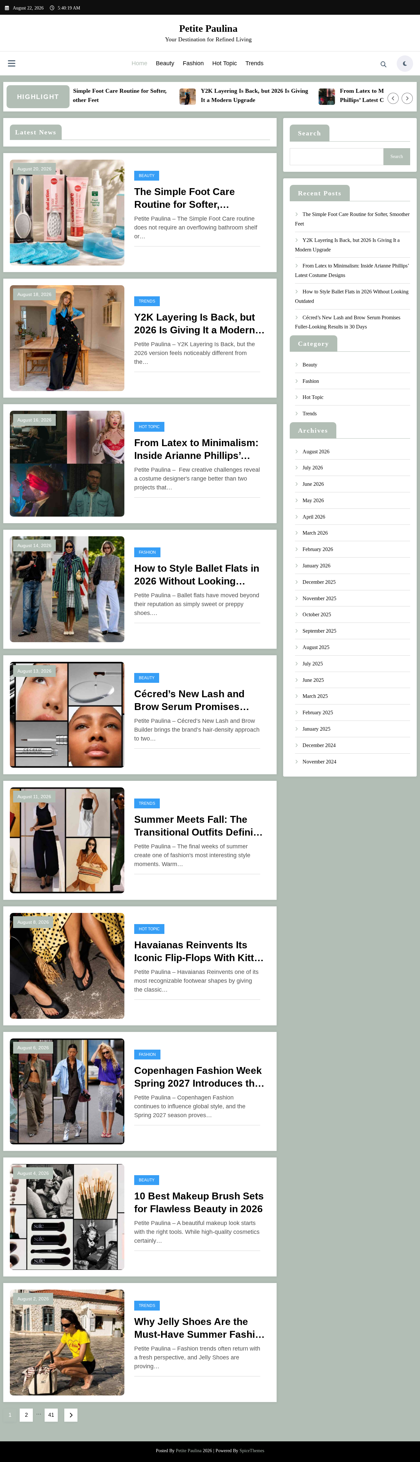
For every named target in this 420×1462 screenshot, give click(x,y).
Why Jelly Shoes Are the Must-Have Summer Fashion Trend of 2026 (200, 1328)
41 (51, 1415)
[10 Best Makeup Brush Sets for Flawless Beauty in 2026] (67, 1216)
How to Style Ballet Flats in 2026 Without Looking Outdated (196, 575)
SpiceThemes (252, 1450)
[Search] (383, 64)
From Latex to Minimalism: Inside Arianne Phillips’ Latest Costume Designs (196, 449)
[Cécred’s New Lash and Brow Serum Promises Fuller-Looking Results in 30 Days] (67, 714)
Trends (254, 63)
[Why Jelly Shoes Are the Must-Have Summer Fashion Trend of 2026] (67, 1342)
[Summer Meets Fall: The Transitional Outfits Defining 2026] (67, 839)
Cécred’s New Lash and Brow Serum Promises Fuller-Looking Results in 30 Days (199, 700)
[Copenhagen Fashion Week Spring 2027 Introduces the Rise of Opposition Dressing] (67, 1091)
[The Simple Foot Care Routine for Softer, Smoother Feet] (67, 212)
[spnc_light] (405, 63)
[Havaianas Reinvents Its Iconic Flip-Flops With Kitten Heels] (67, 965)
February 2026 (318, 549)
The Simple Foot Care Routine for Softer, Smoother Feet (95, 96)
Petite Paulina (208, 28)
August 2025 (316, 647)
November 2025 (319, 598)
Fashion (193, 63)
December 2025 (319, 582)
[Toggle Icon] (11, 64)
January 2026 (316, 565)
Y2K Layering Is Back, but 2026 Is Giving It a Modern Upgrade (235, 96)
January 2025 (316, 729)
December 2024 (319, 745)
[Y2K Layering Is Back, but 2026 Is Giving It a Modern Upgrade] (67, 337)
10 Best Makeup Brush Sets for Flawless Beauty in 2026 (199, 1202)
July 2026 (313, 467)
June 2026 (313, 484)
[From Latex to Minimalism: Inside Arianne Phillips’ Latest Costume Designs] (67, 463)
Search (309, 133)
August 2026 (316, 451)
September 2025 (319, 631)
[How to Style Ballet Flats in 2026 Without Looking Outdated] (67, 588)
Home (139, 63)
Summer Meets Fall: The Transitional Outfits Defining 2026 (199, 826)
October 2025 (317, 614)
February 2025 (318, 712)
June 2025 (313, 680)
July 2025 (313, 663)
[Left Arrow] (393, 98)
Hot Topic (224, 63)
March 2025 (315, 696)
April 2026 (314, 517)
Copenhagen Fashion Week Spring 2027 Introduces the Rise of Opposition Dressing (200, 1077)
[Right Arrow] (407, 98)
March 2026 (315, 533)
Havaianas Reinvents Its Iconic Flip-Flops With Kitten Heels (199, 951)
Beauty (165, 63)
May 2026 (313, 500)
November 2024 (319, 761)
